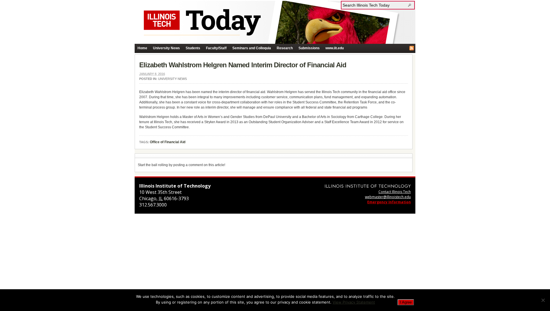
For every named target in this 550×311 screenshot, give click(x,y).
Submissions (309, 48)
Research (285, 48)
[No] (543, 300)
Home (142, 48)
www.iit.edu (334, 48)
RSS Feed (411, 48)
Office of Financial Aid (167, 142)
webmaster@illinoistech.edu (388, 196)
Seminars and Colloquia (251, 48)
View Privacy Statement (354, 302)
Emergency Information (389, 202)
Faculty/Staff (216, 48)
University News (166, 48)
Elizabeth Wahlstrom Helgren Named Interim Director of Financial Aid (242, 65)
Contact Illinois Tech (394, 191)
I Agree (406, 302)
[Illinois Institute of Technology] (368, 186)
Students (193, 48)
